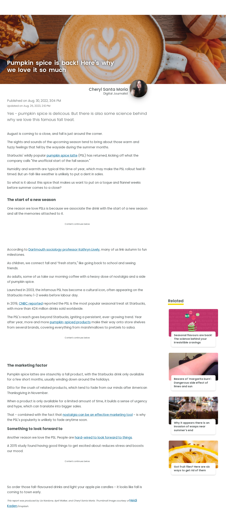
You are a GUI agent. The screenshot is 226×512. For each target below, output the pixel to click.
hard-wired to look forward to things (103, 437)
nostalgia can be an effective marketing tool (98, 415)
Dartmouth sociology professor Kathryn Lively (64, 249)
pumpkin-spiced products (70, 322)
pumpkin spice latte (62, 155)
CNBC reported (31, 303)
